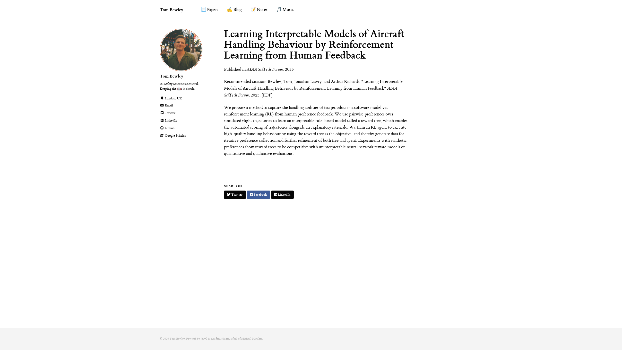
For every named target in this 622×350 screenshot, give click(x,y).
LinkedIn (170, 120)
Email (168, 105)
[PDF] (267, 95)
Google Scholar (175, 136)
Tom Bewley (171, 10)
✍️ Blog (234, 9)
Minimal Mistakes (251, 339)
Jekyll (204, 339)
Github (169, 128)
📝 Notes (259, 9)
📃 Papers (209, 9)
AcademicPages (220, 339)
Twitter (169, 113)
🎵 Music (285, 9)
